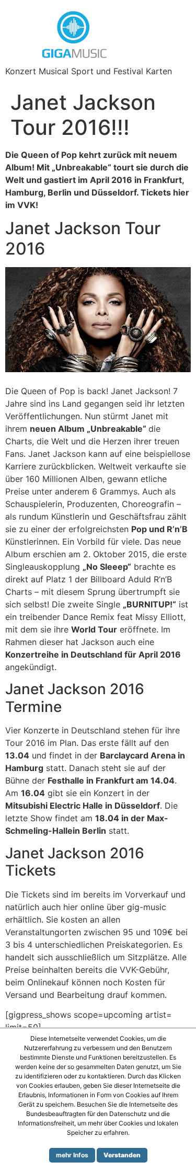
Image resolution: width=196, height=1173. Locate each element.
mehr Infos (72, 1155)
